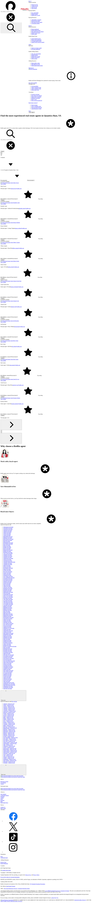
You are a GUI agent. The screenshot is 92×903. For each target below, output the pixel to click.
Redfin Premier (34, 14)
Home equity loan (35, 89)
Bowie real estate (7, 548)
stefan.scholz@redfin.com (13, 266)
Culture (2, 797)
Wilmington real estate (8, 686)
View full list (14, 701)
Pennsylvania (6, 748)
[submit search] (11, 28)
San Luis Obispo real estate (9, 660)
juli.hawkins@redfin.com (19, 326)
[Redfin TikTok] (13, 841)
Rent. (2, 856)
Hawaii (4, 715)
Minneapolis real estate (8, 615)
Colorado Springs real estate (9, 562)
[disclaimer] (70, 128)
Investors (2, 800)
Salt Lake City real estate (8, 654)
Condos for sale (34, 5)
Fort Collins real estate (8, 576)
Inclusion (2, 796)
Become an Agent (4, 781)
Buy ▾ (30, 1)
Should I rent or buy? (35, 32)
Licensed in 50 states (64, 890)
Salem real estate (6, 653)
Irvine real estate (6, 593)
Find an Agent (34, 105)
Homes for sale (34, 4)
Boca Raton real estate (8, 543)
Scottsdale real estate (7, 668)
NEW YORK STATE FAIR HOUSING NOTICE (11, 901)
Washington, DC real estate (9, 683)
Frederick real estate (7, 581)
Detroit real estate (7, 569)
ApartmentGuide (4, 857)
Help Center (3, 808)
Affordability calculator (36, 19)
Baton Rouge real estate (8, 539)
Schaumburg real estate (8, 666)
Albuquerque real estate (8, 527)
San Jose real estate (7, 659)
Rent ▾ (30, 25)
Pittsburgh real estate (7, 636)
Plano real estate (6, 639)
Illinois (4, 718)
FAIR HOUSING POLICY (80, 900)
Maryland (5, 726)
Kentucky (5, 723)
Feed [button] (30, 111)
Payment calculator (35, 94)
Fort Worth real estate (7, 580)
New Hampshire (6, 737)
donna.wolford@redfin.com (21, 228)
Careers (2, 784)
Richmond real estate (7, 648)
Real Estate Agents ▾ (33, 102)
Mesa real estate (6, 611)
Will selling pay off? (35, 64)
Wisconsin (5, 761)
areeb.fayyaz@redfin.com (18, 385)
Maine (4, 725)
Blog (2, 801)
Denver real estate (7, 566)
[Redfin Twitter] (13, 831)
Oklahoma (5, 746)
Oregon (4, 747)
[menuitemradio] (46, 152)
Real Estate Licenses (10, 886)
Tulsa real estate (6, 681)
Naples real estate (7, 619)
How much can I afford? (36, 95)
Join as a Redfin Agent (36, 106)
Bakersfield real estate (8, 536)
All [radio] (1, 155)
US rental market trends (36, 41)
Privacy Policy (36, 874)
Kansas (4, 721)
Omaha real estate (7, 629)
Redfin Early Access (35, 15)
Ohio (4, 744)
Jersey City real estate (7, 595)
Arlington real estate (7, 530)
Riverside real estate (7, 650)
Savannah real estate (7, 665)
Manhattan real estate (7, 607)
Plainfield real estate (7, 638)
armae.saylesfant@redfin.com (17, 286)
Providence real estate (7, 642)
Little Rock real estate (7, 601)
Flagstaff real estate (7, 575)
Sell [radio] (1, 154)
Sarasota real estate (7, 664)
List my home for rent (36, 38)
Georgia (5, 714)
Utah (4, 755)
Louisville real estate (7, 605)
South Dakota (6, 752)
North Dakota (6, 743)
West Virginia (6, 760)
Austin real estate (7, 535)
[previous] (11, 424)
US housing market (35, 23)
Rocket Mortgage (4, 863)
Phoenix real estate (7, 635)
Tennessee (5, 753)
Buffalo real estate (7, 551)
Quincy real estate (7, 644)
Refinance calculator (35, 98)
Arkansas (5, 707)
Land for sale (34, 7)
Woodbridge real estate (8, 687)
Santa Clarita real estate (8, 662)
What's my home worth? (36, 48)
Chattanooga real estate (8, 558)
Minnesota (5, 730)
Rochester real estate (7, 651)
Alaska (4, 705)
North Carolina (6, 742)
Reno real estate (6, 647)
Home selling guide (35, 63)
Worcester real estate (7, 688)
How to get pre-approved (36, 100)
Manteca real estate (7, 609)
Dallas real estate (6, 565)
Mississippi (5, 731)
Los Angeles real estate (8, 604)
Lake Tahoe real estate (8, 599)
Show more (3, 700)
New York (5, 741)
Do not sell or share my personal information (10, 877)
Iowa (4, 720)
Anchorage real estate (7, 529)
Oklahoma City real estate (8, 628)
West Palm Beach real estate (9, 685)
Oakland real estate (7, 627)
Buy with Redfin (34, 12)
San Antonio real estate (8, 656)
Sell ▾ (30, 44)
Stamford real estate (7, 674)
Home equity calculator (36, 96)
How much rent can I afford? (37, 31)
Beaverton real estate (7, 540)
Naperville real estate (7, 618)
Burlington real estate (7, 552)
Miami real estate (6, 612)
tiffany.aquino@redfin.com (18, 248)
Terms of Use (28, 874)
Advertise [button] (3, 809)
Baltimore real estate (7, 537)
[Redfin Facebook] (13, 821)
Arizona (5, 706)
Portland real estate (7, 640)
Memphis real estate (7, 610)
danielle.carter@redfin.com (25, 208)
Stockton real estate (7, 675)
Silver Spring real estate (8, 670)
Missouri (5, 732)
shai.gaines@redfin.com (15, 365)
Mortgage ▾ (31, 68)
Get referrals (3, 782)
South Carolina (6, 750)
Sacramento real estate (8, 652)
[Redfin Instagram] (13, 852)
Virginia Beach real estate (8, 682)
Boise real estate (6, 545)
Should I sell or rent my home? (37, 42)
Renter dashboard (35, 29)
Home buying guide (35, 21)
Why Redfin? (3, 794)
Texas (4, 754)
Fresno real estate (7, 583)
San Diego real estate (7, 657)
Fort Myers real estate (7, 578)
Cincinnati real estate (7, 560)
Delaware (5, 712)
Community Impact (5, 795)
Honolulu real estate (7, 589)
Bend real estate (6, 541)
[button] (15, 6)
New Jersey (5, 738)
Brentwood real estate (7, 550)
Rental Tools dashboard (36, 39)
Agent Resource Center (36, 108)
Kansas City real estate (8, 597)
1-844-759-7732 (54, 897)
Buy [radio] (1, 152)
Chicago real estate (7, 559)
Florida (4, 713)
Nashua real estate (7, 621)
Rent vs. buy (34, 99)
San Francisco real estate (8, 658)
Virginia (5, 758)
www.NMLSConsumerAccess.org (52, 890)
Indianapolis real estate (8, 592)
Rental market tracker (35, 30)
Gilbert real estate (7, 586)
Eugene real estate (7, 572)
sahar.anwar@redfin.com (16, 188)
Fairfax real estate (7, 574)
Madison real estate (7, 606)
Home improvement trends (37, 65)
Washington (5, 759)
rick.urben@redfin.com (17, 346)
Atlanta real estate (7, 533)
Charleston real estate (7, 556)
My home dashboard (35, 49)
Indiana (4, 719)
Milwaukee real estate (7, 613)
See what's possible (33, 82)
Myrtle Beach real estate (8, 617)
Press (2, 799)
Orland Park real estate (8, 630)
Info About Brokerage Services (10, 888)
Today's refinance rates (36, 88)
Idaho (4, 717)
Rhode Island (6, 749)
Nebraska (5, 735)
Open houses (34, 8)
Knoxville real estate (7, 598)
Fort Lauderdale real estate (8, 577)
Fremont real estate (7, 582)
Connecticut (5, 711)
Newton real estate (7, 625)
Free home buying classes (36, 22)
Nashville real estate (7, 622)
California (5, 708)
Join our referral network (36, 107)
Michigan (5, 729)
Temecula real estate (7, 679)
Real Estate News (4, 802)
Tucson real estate (7, 680)
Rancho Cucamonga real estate (9, 646)
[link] (71, 80)
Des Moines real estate (8, 568)
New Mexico (6, 740)
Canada (9, 870)
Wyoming (5, 762)
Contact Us (3, 807)
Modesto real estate (7, 616)
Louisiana (5, 724)
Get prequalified (34, 86)
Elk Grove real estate (7, 571)
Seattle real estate (7, 669)
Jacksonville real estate (8, 594)
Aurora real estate (7, 534)
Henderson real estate (7, 588)
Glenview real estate (7, 587)
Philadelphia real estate (8, 634)
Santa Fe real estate (7, 663)
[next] (11, 438)
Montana (5, 733)
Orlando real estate (7, 631)
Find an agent (34, 58)
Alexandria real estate (7, 528)
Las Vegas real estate (7, 600)
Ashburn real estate (7, 531)
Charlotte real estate (7, 557)
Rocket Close (3, 862)
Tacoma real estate (7, 676)
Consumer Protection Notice (24, 888)
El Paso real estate (7, 570)
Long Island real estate (8, 603)
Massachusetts (6, 727)
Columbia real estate (7, 563)
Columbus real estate (7, 564)
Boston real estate (7, 546)
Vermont (5, 756)
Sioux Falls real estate (7, 671)
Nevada (5, 736)
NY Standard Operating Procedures (37, 884)
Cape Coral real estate (8, 553)
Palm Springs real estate (8, 633)
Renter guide (34, 34)
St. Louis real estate (7, 672)
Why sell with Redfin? (36, 53)
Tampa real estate (7, 677)
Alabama (5, 703)
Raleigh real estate (7, 645)
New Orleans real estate (8, 623)
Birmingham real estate (8, 542)
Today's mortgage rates (36, 87)
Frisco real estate (6, 584)
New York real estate (7, 624)
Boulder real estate (7, 547)
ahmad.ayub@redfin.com (16, 306)
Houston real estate (7, 591)
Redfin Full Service (35, 57)
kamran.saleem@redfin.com (17, 403)
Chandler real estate (7, 554)
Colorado (5, 709)
